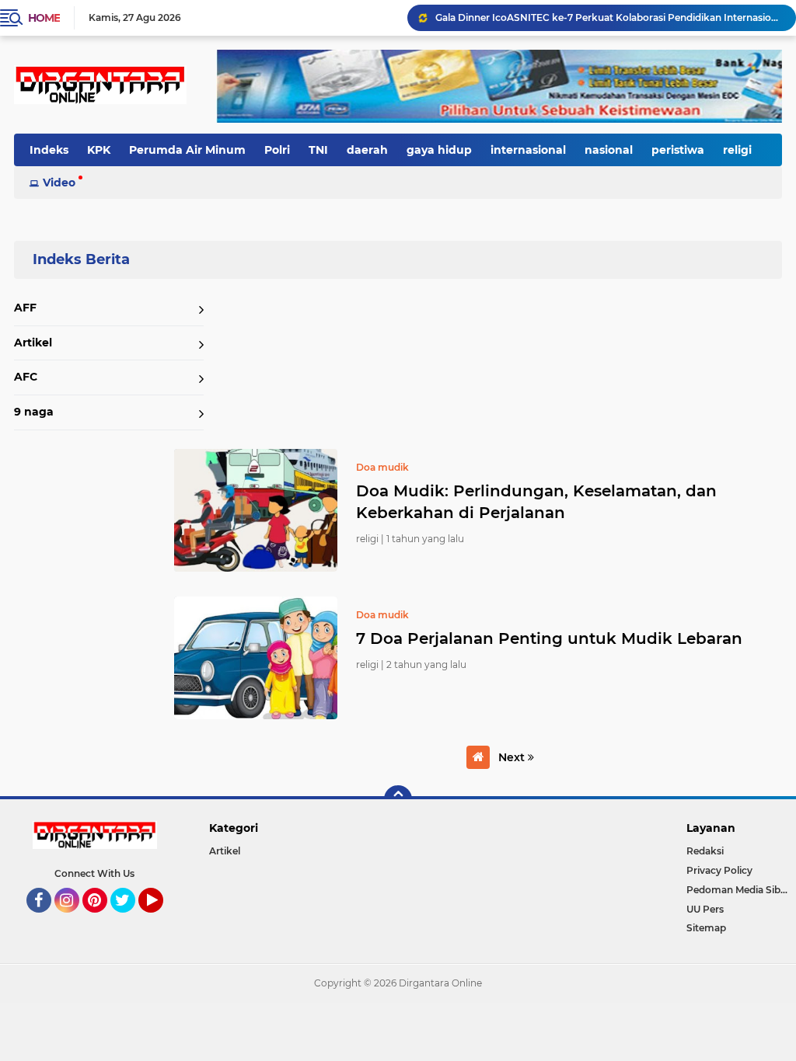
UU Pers (705, 909)
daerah (367, 150)
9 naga (34, 412)
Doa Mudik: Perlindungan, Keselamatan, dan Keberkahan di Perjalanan (536, 502)
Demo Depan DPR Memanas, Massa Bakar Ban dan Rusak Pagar (586, 17)
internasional (528, 150)
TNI (318, 150)
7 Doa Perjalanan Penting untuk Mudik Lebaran (549, 638)
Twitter (129, 920)
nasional (609, 150)
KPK (98, 150)
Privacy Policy (719, 870)
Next (513, 757)
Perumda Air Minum (187, 150)
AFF (25, 308)
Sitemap (706, 928)
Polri (277, 150)
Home (44, 18)
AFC (25, 377)
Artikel (33, 343)
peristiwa (677, 150)
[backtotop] (398, 799)
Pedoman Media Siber (738, 890)
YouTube (161, 920)
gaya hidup (439, 150)
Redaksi (705, 851)
